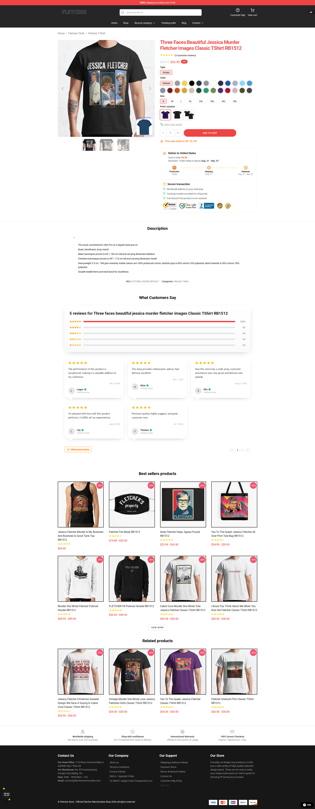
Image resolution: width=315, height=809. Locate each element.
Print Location (167, 106)
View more (157, 627)
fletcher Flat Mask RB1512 (124, 531)
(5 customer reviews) (185, 55)
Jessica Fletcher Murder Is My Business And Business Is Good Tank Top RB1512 (80, 535)
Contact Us (166, 776)
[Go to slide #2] (106, 145)
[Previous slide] (62, 88)
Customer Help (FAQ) (171, 780)
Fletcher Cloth (76, 33)
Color (163, 77)
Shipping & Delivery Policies (174, 762)
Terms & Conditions (119, 767)
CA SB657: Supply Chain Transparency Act (131, 780)
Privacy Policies (117, 771)
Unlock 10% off (7, 794)
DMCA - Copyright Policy (122, 776)
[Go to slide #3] (123, 145)
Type (162, 67)
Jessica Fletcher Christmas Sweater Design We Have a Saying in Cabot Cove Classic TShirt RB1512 (78, 703)
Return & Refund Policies (172, 771)
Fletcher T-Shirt (96, 33)
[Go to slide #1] (89, 145)
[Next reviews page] (248, 450)
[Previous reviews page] (232, 450)
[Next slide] (149, 88)
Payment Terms (168, 767)
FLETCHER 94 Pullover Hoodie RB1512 (131, 606)
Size (162, 96)
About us (114, 762)
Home (61, 33)
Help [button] (309, 805)
